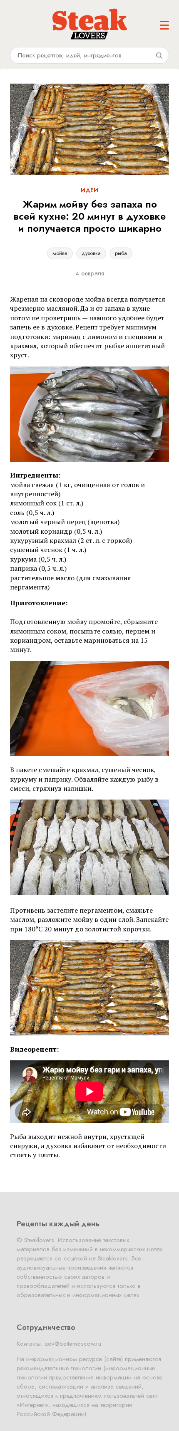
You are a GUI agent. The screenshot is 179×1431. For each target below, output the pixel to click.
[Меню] (164, 25)
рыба (121, 253)
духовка (91, 253)
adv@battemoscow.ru (73, 1343)
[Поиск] (159, 55)
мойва (59, 253)
